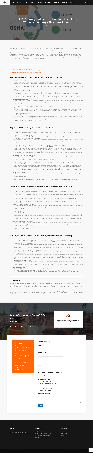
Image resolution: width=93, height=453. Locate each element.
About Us (40, 2)
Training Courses (29, 2)
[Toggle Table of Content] (40, 66)
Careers (62, 435)
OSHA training (13, 283)
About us (63, 431)
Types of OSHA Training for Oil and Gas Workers (21, 69)
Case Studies (48, 2)
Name (40, 345)
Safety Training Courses (45, 390)
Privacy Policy (71, 451)
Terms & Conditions (79, 451)
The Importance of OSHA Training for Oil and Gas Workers (23, 67)
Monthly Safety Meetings (45, 388)
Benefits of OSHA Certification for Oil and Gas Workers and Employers (26, 70)
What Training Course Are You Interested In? (50, 372)
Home (12, 2)
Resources (64, 2)
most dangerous (32, 52)
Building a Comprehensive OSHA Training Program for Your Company (26, 72)
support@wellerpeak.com (21, 358)
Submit (41, 405)
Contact (71, 2)
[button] (91, 2)
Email (39, 365)
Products (56, 2)
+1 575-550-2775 (21, 369)
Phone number (42, 359)
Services (19, 2)
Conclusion (13, 73)
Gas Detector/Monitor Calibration (47, 385)
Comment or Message (44, 393)
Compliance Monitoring (45, 381)
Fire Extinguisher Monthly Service (48, 383)
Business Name (42, 352)
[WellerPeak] (5, 2)
